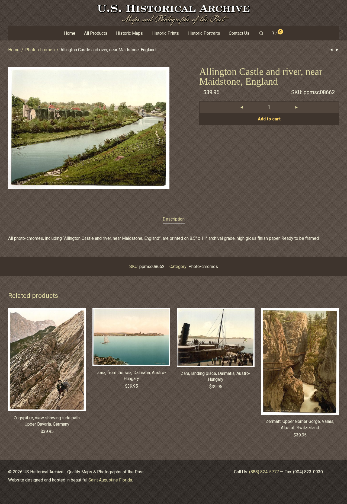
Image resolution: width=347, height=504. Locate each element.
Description (174, 219)
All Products (95, 33)
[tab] (173, 219)
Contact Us (239, 33)
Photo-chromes (40, 49)
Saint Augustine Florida (110, 480)
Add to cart (269, 119)
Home (69, 33)
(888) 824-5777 (264, 471)
